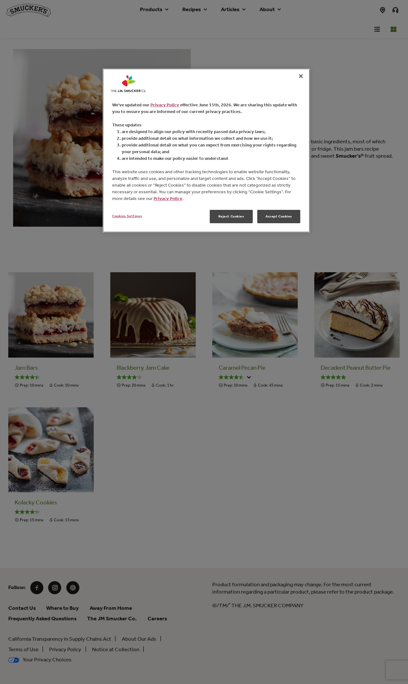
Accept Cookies (279, 216)
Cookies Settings (127, 216)
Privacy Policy (164, 105)
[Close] (301, 76)
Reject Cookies (231, 216)
